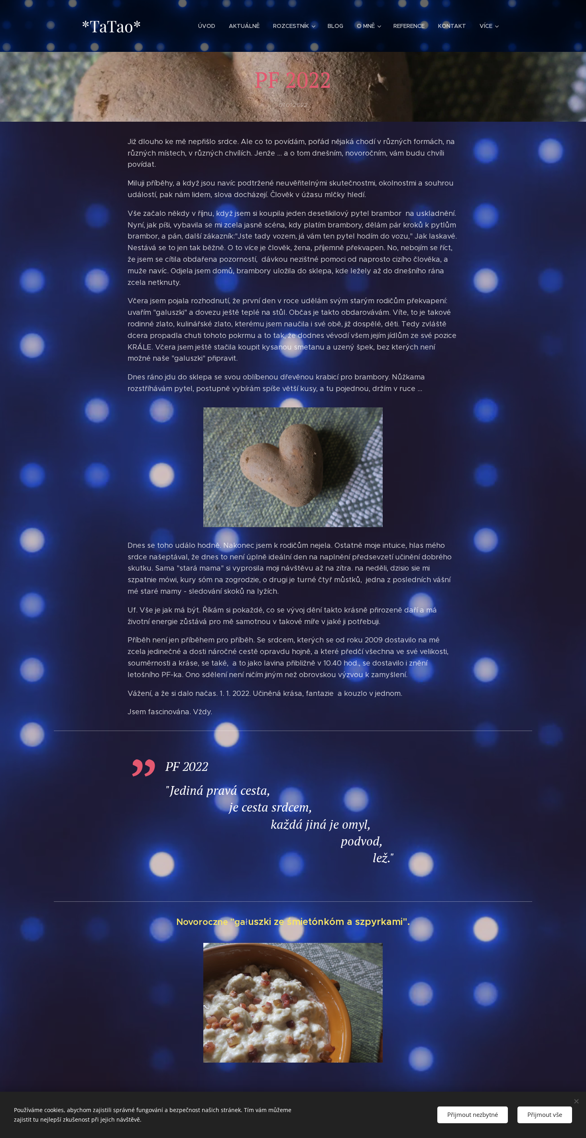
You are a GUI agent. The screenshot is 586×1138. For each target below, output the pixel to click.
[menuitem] (206, 26)
